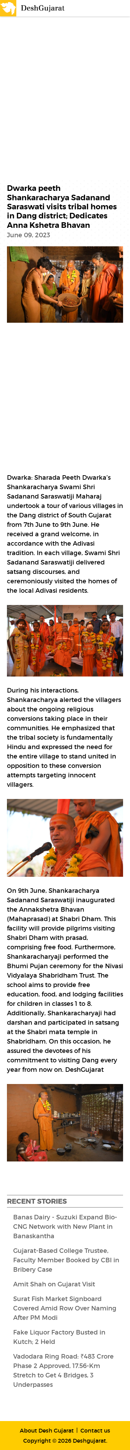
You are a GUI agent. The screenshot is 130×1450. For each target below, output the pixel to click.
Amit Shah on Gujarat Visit (54, 1284)
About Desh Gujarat (47, 1430)
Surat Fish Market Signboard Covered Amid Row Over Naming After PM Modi (64, 1308)
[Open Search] (107, 8)
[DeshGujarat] (33, 7)
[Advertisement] (65, 88)
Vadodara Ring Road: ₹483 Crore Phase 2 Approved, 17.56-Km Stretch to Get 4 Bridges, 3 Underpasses (63, 1371)
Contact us (95, 1430)
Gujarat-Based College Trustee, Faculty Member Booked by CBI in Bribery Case (66, 1260)
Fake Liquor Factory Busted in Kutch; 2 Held (59, 1337)
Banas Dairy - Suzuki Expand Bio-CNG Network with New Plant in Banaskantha (65, 1226)
